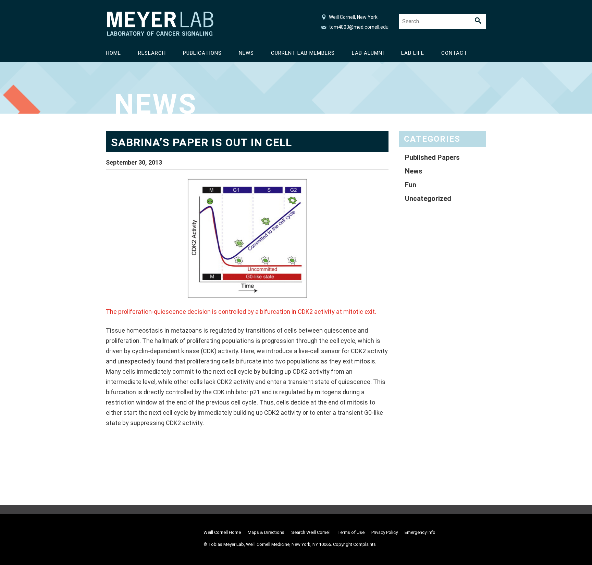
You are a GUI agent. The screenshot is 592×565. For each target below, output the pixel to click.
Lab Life (412, 53)
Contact (454, 53)
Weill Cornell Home (222, 532)
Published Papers (432, 157)
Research (152, 53)
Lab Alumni (368, 53)
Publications (202, 53)
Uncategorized (428, 198)
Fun (410, 185)
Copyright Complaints (354, 544)
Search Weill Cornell (311, 532)
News (246, 53)
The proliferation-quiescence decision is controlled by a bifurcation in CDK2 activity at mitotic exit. (241, 311)
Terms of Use (351, 532)
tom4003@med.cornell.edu (358, 27)
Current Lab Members (303, 53)
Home (113, 53)
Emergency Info (420, 532)
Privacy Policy (384, 532)
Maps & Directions (266, 532)
